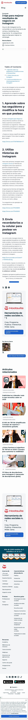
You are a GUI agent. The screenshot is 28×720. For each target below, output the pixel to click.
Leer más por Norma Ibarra (16, 355)
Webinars (5, 652)
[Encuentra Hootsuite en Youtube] (15, 677)
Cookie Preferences (14, 716)
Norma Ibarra (6, 40)
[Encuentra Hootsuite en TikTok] (21, 677)
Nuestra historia (7, 578)
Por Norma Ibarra (7, 341)
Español (14, 687)
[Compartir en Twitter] (3, 287)
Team (4, 601)
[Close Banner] (26, 700)
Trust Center (13, 692)
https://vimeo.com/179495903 (11, 211)
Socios (4, 668)
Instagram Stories (7, 163)
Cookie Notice (14, 713)
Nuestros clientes (7, 586)
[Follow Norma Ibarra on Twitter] (3, 352)
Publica (16, 575)
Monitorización (18, 581)
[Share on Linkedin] (6, 287)
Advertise (17, 584)
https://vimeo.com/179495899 (11, 208)
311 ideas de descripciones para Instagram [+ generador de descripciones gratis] (13, 474)
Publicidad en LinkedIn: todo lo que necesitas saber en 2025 (13, 397)
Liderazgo (5, 583)
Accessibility (17, 693)
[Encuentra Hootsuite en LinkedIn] (12, 677)
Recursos (5, 639)
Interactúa (17, 578)
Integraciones (6, 665)
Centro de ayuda (7, 662)
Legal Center (6, 692)
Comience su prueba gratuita (12, 332)
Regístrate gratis (14, 282)
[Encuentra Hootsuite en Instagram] (18, 677)
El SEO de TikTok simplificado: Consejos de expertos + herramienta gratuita (14, 424)
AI (3, 469)
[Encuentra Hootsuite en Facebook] (10, 677)
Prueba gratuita (21, 2)
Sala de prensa (6, 589)
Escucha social (18, 608)
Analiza (16, 587)
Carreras (4, 581)
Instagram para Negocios (15, 118)
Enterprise (5, 604)
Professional (6, 599)
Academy (5, 642)
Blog (3, 8)
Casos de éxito (6, 649)
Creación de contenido (8, 417)
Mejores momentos (20, 611)
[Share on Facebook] (9, 287)
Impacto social (6, 592)
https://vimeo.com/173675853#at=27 (13, 141)
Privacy (18, 692)
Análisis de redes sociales (8, 390)
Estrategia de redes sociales (9, 392)
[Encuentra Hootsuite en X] (7, 677)
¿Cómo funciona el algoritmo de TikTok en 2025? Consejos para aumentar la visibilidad (13, 449)
